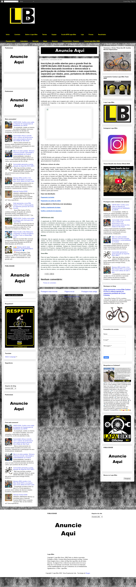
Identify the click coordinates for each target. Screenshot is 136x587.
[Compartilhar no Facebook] (51, 274)
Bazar (45, 41)
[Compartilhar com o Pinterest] (53, 274)
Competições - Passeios (71, 41)
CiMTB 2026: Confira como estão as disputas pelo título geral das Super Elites (23, 220)
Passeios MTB (10, 41)
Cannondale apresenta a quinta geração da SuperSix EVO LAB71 (23, 165)
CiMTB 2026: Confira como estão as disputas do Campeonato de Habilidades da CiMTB (23, 123)
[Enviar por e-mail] (46, 274)
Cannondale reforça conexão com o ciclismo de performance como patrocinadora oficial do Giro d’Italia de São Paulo (23, 138)
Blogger (88, 573)
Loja (82, 34)
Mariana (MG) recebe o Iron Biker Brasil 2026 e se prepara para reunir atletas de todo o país (23, 179)
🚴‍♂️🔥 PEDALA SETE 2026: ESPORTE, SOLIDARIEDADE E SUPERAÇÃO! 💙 (23, 248)
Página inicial (69, 291)
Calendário (24, 41)
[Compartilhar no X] (49, 274)
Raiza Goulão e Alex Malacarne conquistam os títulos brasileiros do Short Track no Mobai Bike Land (23, 234)
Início (8, 34)
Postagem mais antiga (89, 291)
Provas (91, 34)
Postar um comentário (49, 283)
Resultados (102, 34)
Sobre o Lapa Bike (31, 34)
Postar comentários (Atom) (71, 296)
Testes (44, 34)
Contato (17, 34)
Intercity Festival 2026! (20, 191)
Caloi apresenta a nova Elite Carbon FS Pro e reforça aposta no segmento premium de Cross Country (23, 205)
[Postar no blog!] (47, 274)
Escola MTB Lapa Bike (68, 34)
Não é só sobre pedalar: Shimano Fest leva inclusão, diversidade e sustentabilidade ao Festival (23, 152)
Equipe (54, 34)
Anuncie (55, 41)
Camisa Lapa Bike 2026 (92, 41)
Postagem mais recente (49, 291)
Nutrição (36, 41)
